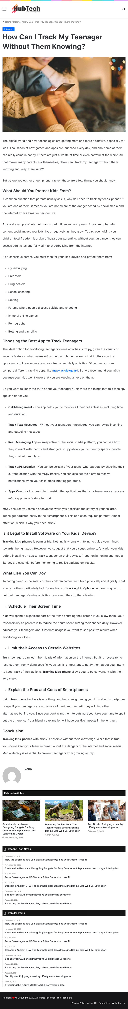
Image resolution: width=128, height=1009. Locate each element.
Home (7, 21)
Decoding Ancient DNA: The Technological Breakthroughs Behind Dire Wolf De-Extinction (62, 827)
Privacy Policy (79, 1003)
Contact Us (104, 1003)
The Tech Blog (64, 997)
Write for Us (118, 1003)
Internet (17, 21)
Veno (28, 769)
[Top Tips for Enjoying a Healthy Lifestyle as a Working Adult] (107, 810)
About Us (92, 1003)
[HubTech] (26, 9)
